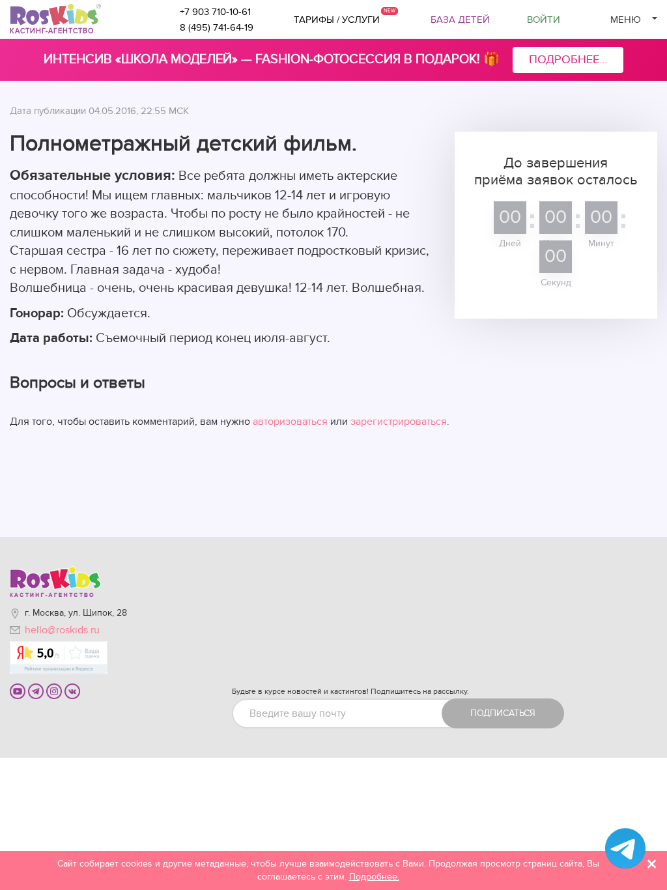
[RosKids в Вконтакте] (72, 690)
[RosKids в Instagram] (54, 690)
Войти (543, 19)
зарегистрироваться (398, 421)
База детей (460, 19)
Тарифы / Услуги (337, 19)
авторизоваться (290, 421)
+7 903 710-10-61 (215, 12)
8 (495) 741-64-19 (216, 27)
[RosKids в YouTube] (17, 690)
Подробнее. (374, 876)
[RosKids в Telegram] (36, 690)
